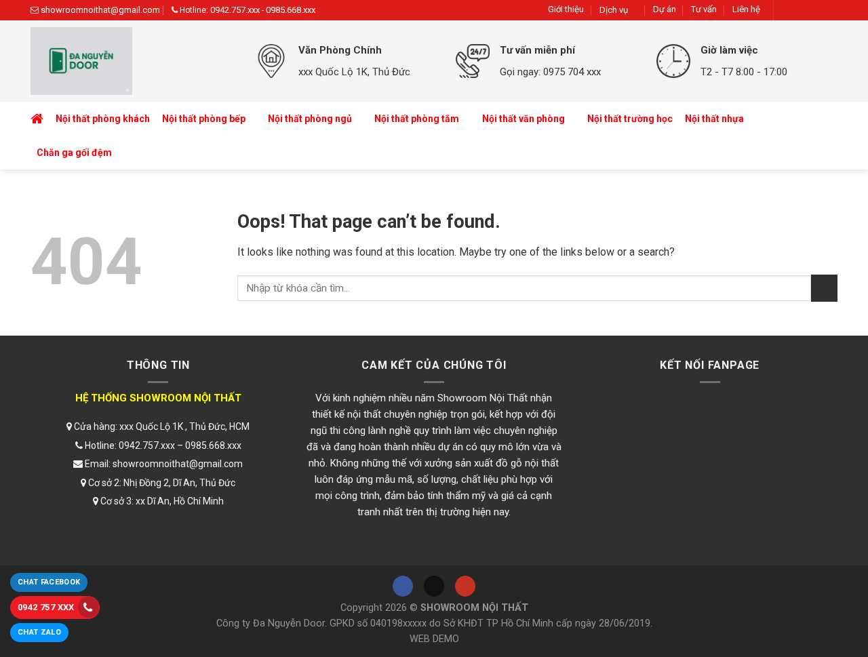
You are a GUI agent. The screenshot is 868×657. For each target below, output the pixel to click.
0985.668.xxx (290, 10)
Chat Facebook (49, 582)
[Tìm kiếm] (824, 136)
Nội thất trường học (630, 118)
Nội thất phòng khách (103, 118)
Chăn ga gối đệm (74, 152)
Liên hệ (746, 9)
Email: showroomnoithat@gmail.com (163, 463)
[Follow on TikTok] (808, 10)
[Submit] (824, 288)
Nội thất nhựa (714, 118)
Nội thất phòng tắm (416, 118)
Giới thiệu (566, 9)
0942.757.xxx (235, 10)
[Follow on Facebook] (788, 10)
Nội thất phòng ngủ (310, 118)
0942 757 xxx (46, 607)
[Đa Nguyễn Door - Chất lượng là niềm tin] (132, 61)
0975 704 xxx (572, 72)
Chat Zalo (39, 632)
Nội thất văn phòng (523, 118)
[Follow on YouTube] (827, 10)
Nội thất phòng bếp (203, 118)
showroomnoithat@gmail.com (100, 10)
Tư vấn (704, 9)
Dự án (664, 9)
